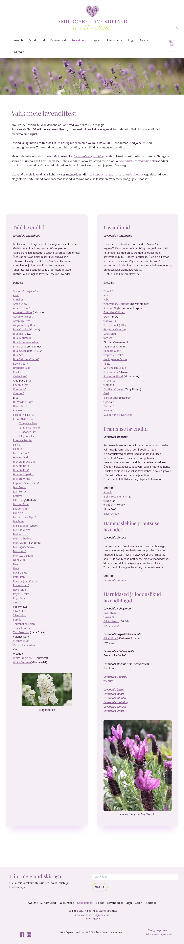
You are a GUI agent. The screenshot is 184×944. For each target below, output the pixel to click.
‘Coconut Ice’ (20, 385)
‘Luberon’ (18, 513)
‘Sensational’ (110, 397)
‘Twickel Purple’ (22, 628)
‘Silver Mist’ (19, 615)
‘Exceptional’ (110, 325)
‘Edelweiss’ (19, 410)
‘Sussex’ (108, 410)
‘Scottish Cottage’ (113, 389)
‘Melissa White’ (21, 530)
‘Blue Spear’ (20, 351)
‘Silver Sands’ (111, 621)
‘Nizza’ (107, 363)
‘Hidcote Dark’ (21, 466)
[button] (177, 28)
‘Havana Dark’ (21, 457)
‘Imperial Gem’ (21, 483)
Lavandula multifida (115, 702)
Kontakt (151, 903)
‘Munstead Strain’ (23, 555)
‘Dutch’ (107, 316)
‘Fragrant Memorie (114, 329)
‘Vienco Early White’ (24, 645)
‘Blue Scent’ (19, 346)
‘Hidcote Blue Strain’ (25, 461)
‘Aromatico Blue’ (22, 312)
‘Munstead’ (19, 551)
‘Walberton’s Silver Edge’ (118, 414)
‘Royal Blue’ (19, 589)
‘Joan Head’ (110, 612)
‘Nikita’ (17, 564)
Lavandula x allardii (115, 676)
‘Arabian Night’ (112, 308)
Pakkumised (66, 903)
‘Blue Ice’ (18, 333)
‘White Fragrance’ (23, 658)
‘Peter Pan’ (19, 577)
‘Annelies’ (18, 299)
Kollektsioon (85, 903)
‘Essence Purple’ (22, 440)
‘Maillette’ (18, 521)
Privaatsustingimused (158, 934)
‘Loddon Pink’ (21, 508)
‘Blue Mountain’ (22, 338)
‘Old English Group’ (114, 367)
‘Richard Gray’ (111, 625)
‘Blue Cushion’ (21, 329)
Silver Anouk (111, 513)
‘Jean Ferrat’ (19, 491)
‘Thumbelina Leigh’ (24, 624)
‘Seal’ (106, 393)
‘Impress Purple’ (113, 355)
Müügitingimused (158, 930)
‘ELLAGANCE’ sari (23, 419)
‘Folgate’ (17, 449)
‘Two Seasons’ (21, 632)
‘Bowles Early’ (21, 363)
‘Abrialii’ (108, 291)
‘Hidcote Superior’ (23, 474)
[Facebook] (22, 934)
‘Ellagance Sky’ (27, 432)
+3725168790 (92, 919)
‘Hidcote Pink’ (21, 470)
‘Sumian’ (108, 406)
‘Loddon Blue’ (21, 504)
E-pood (100, 903)
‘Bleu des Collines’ (114, 312)
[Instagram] (28, 934)
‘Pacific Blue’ (20, 572)
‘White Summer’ (22, 662)
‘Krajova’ (18, 496)
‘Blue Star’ (18, 355)
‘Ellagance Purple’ (29, 427)
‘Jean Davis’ (19, 487)
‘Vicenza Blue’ (21, 641)
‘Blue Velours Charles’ (26, 359)
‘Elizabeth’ (18, 414)
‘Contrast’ (18, 393)
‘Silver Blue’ (19, 611)
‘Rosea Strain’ (21, 585)
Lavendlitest (115, 903)
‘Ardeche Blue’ (21, 308)
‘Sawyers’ (108, 617)
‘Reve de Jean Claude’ (25, 581)
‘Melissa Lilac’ (21, 525)
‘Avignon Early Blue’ (24, 325)
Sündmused (48, 903)
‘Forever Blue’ (21, 453)
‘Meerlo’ (108, 681)
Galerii (139, 903)
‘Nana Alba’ (19, 559)
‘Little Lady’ (19, 500)
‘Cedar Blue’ (20, 376)
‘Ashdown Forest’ (23, 316)
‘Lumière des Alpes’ (24, 517)
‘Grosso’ (108, 338)
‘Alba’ (16, 295)
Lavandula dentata (130, 174)
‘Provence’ (109, 380)
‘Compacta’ (19, 389)
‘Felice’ (16, 444)
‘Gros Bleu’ (109, 333)
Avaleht (33, 903)
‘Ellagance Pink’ (28, 423)
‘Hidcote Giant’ (112, 351)
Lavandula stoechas (102, 174)
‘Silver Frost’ (110, 638)
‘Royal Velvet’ (20, 598)
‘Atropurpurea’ (21, 321)
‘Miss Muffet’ (20, 542)
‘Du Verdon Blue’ (23, 402)
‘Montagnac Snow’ (23, 547)
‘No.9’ (16, 568)
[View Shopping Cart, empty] (171, 46)
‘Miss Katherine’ (22, 538)
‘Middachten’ (20, 534)
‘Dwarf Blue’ (20, 406)
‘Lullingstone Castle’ (115, 359)
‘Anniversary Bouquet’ (116, 304)
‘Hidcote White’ (22, 478)
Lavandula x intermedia (134, 161)
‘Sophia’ (17, 619)
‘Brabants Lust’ (21, 367)
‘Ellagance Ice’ (27, 436)
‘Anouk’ (107, 492)
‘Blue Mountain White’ (26, 342)
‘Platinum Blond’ (113, 376)
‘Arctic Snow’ (20, 304)
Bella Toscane (112, 496)
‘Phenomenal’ (111, 372)
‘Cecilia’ (17, 372)
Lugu (129, 903)
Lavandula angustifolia (88, 156)
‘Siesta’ (17, 602)
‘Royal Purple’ (21, 594)
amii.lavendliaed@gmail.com (92, 915)
